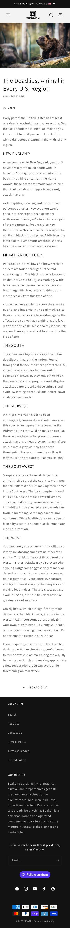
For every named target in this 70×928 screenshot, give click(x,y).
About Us (13, 723)
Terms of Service (18, 751)
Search (12, 714)
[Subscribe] (57, 860)
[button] (8, 15)
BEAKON (28, 920)
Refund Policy (17, 760)
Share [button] (11, 107)
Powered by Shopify (44, 920)
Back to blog (37, 687)
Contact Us (15, 732)
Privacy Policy (17, 741)
